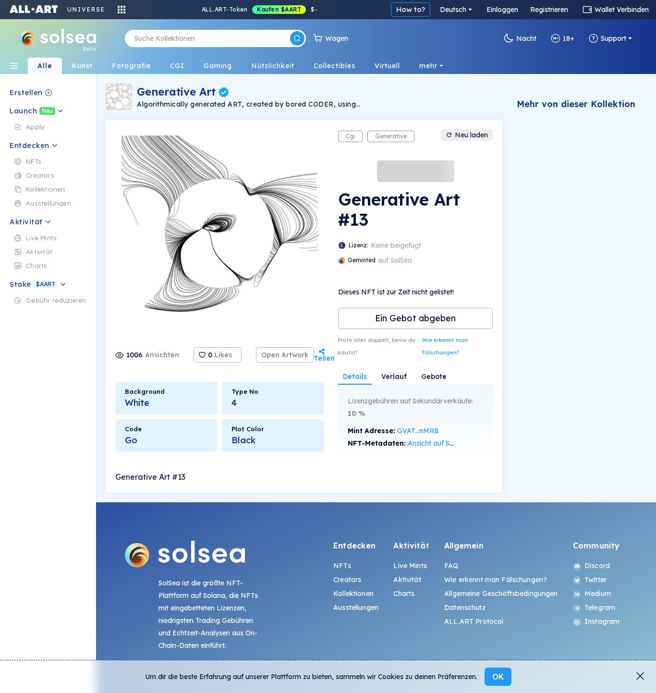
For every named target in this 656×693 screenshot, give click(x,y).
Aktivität (407, 579)
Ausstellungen (355, 607)
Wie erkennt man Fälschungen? (445, 346)
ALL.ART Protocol (473, 621)
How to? (410, 9)
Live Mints (409, 565)
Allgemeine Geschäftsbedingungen (501, 593)
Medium (597, 593)
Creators (347, 579)
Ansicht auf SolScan (439, 443)
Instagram (602, 621)
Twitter (595, 579)
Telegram (599, 607)
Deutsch (453, 9)
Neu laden (471, 135)
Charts (403, 593)
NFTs (342, 565)
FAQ (451, 565)
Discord (597, 565)
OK (498, 676)
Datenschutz (465, 607)
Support (613, 38)
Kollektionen (353, 593)
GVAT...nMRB (418, 430)
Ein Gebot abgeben (415, 318)
